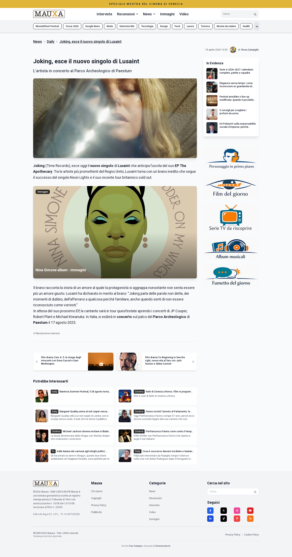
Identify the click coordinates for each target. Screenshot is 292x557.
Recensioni (155, 498)
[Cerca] (255, 14)
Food (177, 26)
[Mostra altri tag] (256, 26)
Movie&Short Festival (47, 26)
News (37, 41)
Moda (110, 26)
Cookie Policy (251, 534)
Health (246, 26)
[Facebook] (210, 510)
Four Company (135, 546)
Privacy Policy (98, 505)
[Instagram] (237, 510)
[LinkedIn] (210, 518)
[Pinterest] (237, 518)
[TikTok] (223, 518)
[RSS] (250, 518)
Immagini (167, 14)
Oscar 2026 (72, 26)
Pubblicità (96, 512)
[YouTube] (250, 510)
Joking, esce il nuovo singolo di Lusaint (90, 41)
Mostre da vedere (226, 26)
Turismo (205, 26)
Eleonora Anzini (163, 546)
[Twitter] (223, 510)
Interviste (104, 14)
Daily (50, 41)
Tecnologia (147, 26)
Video (184, 14)
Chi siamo (96, 491)
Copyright (96, 498)
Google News (92, 26)
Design (164, 26)
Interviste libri (127, 26)
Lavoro (190, 26)
